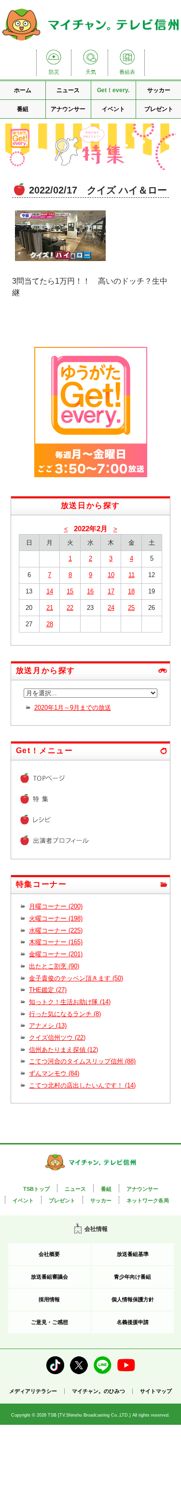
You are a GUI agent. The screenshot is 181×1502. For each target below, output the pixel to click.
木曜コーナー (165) (56, 942)
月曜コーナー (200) (56, 906)
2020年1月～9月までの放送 (72, 707)
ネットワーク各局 (147, 1200)
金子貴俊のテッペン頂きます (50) (76, 978)
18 (131, 591)
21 (49, 607)
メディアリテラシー (33, 1391)
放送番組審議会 (49, 1277)
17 (111, 591)
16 (90, 591)
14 (49, 591)
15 (70, 591)
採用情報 (49, 1299)
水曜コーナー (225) (56, 930)
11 (131, 575)
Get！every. (113, 90)
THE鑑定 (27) (48, 989)
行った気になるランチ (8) (65, 1014)
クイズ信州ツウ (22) (57, 1037)
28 (49, 624)
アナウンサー (68, 109)
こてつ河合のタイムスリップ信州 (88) (82, 1061)
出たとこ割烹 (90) (54, 966)
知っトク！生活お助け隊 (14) (70, 1002)
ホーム (22, 90)
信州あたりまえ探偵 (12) (63, 1049)
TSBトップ (36, 1189)
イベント (113, 109)
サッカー (158, 90)
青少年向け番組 (132, 1277)
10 (111, 575)
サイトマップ (156, 1391)
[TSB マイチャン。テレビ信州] (90, 41)
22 (70, 607)
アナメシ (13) (48, 1025)
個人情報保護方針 (132, 1299)
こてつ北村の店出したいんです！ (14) (82, 1085)
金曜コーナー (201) (56, 954)
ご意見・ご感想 (49, 1322)
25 (131, 607)
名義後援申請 (133, 1322)
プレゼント (158, 109)
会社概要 (49, 1254)
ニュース (68, 90)
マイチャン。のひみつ (98, 1391)
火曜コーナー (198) (56, 918)
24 (111, 607)
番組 (22, 109)
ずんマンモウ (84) (54, 1073)
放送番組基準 (133, 1254)
